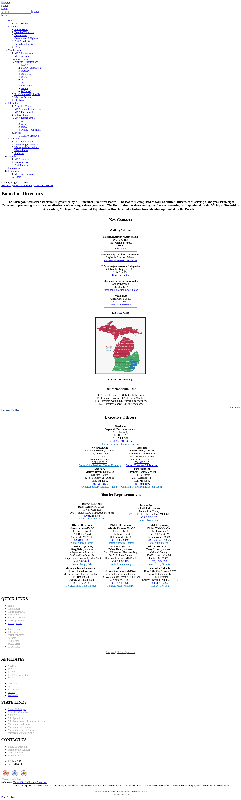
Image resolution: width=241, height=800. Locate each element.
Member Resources (24, 174)
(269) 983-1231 (82, 539)
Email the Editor (120, 275)
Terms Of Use (20, 782)
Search (35, 11)
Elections (19, 100)
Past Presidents (22, 41)
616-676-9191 (116, 441)
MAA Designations (24, 118)
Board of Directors (24, 32)
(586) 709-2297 (160, 582)
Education (13, 103)
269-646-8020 (99, 462)
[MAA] (5, 2)
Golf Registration (30, 135)
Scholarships (21, 115)
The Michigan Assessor (26, 144)
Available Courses (23, 106)
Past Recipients (22, 165)
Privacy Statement (37, 782)
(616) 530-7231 (155, 539)
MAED (25, 70)
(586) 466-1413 (120, 561)
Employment (14, 168)
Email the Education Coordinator (120, 289)
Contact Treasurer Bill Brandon (142, 465)
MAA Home (21, 23)
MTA (24, 76)
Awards (12, 156)
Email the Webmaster (120, 304)
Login (4, 8)
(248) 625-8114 (82, 561)
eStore (17, 177)
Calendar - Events (23, 44)
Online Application (31, 129)
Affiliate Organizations (26, 61)
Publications (14, 138)
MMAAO (26, 73)
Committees (20, 35)
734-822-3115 (142, 462)
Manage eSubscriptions (26, 147)
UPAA (24, 88)
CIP (23, 120)
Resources (13, 171)
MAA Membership (24, 53)
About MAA (21, 29)
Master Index (21, 150)
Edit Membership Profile (27, 94)
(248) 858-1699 (159, 561)
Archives (19, 153)
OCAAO (26, 82)
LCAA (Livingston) (31, 67)
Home (11, 20)
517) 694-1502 (142, 483)
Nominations (21, 162)
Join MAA (120, 248)
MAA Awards (21, 159)
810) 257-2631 (100, 483)
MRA (24, 126)
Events (17, 132)
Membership (14, 50)
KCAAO (26, 64)
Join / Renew (21, 59)
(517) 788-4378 (120, 582)
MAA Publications (24, 141)
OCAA (25, 79)
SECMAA (26, 85)
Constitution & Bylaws (26, 38)
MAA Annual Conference (27, 109)
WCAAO (26, 91)
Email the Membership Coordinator (120, 260)
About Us (13, 26)
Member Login (22, 56)
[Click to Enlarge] (120, 373)
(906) (87, 515)
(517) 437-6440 (120, 539)
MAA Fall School (23, 112)
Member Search (22, 97)
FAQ (17, 47)
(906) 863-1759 (149, 517)
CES (23, 123)
